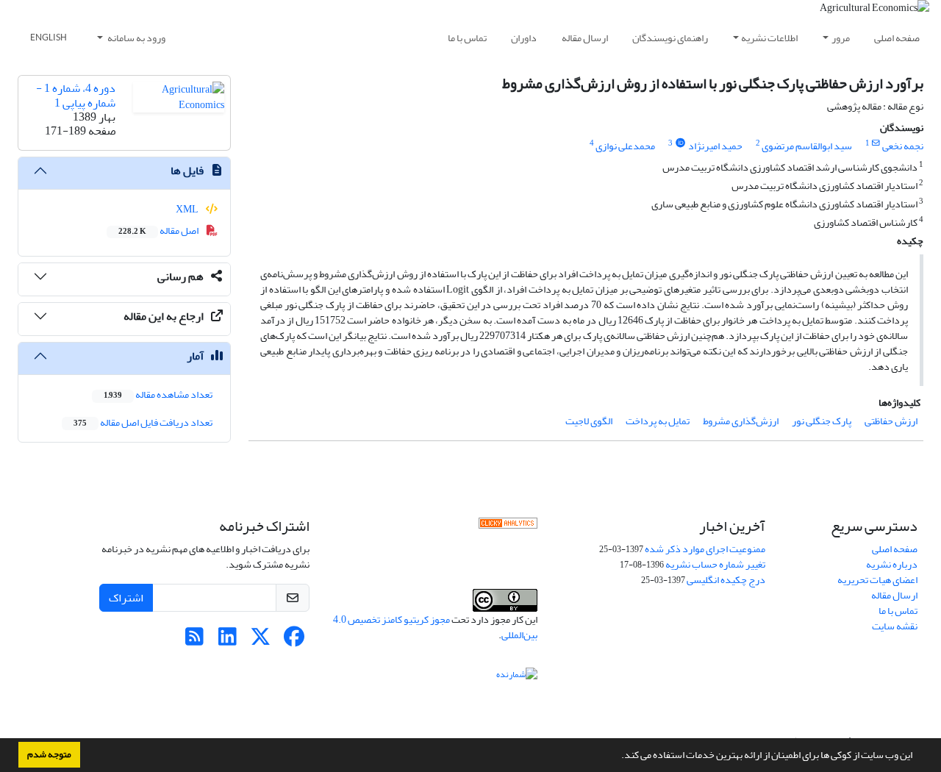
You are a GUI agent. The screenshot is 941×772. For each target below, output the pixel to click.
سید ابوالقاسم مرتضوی (807, 146)
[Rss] (194, 641)
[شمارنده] (516, 677)
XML (188, 209)
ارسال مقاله (585, 38)
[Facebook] (294, 641)
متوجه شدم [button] (49, 754)
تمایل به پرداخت (658, 421)
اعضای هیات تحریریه (877, 580)
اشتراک (126, 598)
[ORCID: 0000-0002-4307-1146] (680, 143)
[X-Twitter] (260, 641)
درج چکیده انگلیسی (726, 580)
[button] (617, 756)
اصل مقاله (159, 230)
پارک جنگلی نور (821, 421)
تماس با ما (467, 38)
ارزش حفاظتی (891, 421)
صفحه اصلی (897, 38)
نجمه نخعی (902, 146)
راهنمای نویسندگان (670, 38)
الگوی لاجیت (588, 421)
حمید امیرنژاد (715, 146)
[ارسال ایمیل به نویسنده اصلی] (876, 143)
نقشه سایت (894, 626)
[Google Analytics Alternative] (508, 527)
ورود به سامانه (135, 38)
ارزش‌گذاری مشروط (741, 421)
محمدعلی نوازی (625, 146)
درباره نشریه (891, 564)
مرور (840, 38)
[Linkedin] (227, 641)
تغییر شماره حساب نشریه (715, 564)
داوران (524, 38)
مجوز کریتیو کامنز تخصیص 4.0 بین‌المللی (435, 627)
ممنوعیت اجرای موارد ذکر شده (705, 549)
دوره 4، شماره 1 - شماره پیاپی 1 (75, 95)
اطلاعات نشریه (769, 38)
